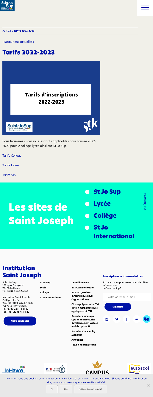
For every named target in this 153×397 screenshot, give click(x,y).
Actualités (77, 339)
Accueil (6, 31)
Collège (105, 216)
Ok (52, 389)
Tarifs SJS (9, 175)
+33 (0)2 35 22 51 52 (17, 291)
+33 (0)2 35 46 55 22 (18, 311)
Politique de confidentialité (90, 389)
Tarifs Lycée (10, 165)
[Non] (148, 385)
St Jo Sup (107, 192)
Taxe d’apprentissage (83, 344)
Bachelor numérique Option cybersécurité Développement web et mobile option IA (84, 321)
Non (66, 389)
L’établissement (80, 282)
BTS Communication (82, 287)
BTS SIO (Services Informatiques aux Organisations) (82, 296)
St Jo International (114, 231)
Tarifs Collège (11, 156)
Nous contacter (20, 321)
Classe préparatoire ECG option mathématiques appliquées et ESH (85, 308)
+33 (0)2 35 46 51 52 (17, 308)
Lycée (102, 204)
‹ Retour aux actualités (18, 42)
